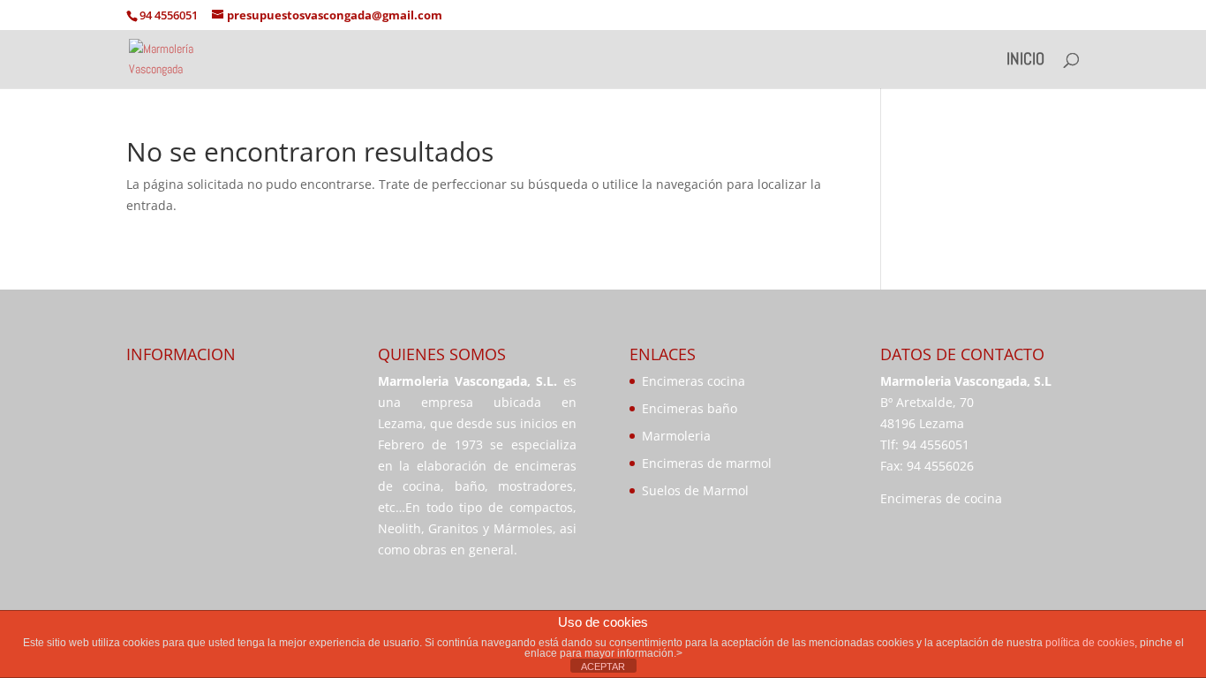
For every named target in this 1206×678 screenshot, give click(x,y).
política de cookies (1089, 643)
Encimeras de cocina (941, 498)
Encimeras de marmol (707, 463)
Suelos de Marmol (695, 490)
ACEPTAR (603, 666)
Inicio (1025, 61)
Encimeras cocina (693, 381)
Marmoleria (676, 435)
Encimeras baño (689, 408)
